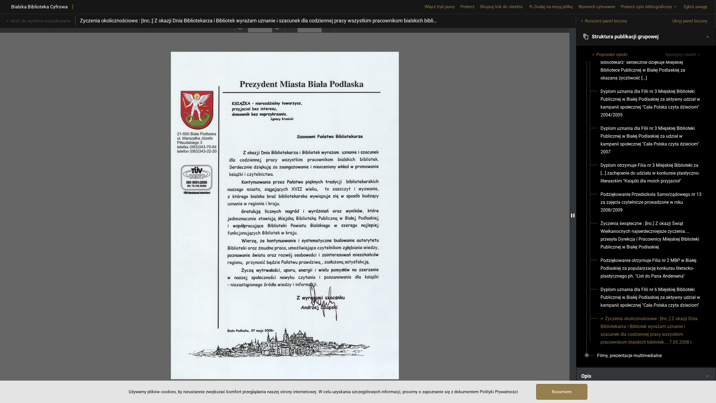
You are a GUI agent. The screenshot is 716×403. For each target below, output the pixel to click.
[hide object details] (572, 215)
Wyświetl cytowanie (596, 6)
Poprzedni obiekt (612, 54)
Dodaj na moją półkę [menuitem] (553, 6)
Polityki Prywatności (499, 391)
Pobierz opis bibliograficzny (646, 6)
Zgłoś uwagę (695, 6)
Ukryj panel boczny (689, 21)
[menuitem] (651, 62)
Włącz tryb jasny (440, 6)
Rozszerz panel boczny (606, 21)
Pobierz (467, 6)
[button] (646, 37)
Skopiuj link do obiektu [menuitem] (501, 6)
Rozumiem (562, 391)
